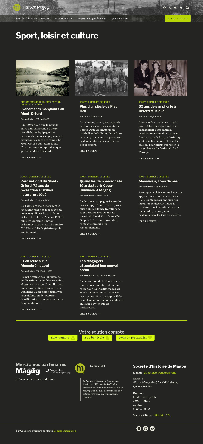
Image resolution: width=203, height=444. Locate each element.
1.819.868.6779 (162, 415)
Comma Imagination (65, 431)
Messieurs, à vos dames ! (159, 181)
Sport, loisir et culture (95, 102)
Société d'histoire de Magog (159, 366)
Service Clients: (143, 415)
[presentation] (42, 78)
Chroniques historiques (36, 102)
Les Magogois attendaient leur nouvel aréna (99, 265)
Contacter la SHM (178, 18)
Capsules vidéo (117, 18)
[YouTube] (175, 7)
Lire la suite (31, 157)
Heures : (138, 393)
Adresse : (138, 378)
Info (86, 116)
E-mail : (138, 372)
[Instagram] (169, 7)
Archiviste (29, 119)
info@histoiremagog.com (160, 372)
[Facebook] (164, 7)
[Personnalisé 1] (180, 7)
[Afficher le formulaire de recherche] (187, 7)
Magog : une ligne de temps (92, 18)
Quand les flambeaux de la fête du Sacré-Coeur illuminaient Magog (101, 185)
